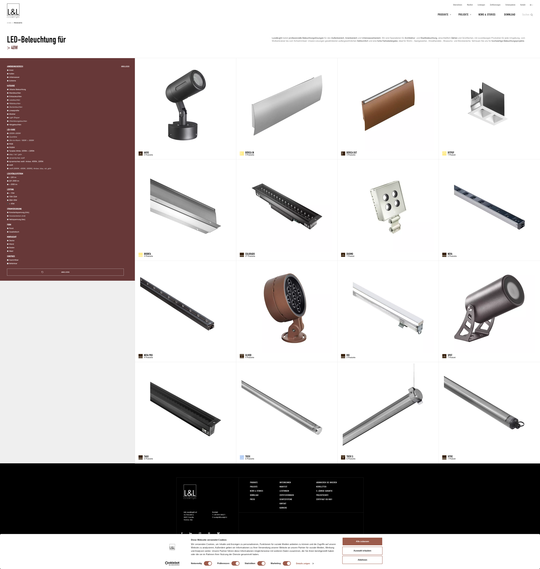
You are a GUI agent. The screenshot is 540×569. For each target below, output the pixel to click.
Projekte (463, 14)
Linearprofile (14, 111)
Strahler (12, 114)
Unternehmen (457, 5)
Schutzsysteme (510, 5)
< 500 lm (12, 177)
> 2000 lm (13, 184)
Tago (146, 456)
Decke (11, 241)
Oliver (248, 355)
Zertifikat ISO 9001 (324, 499)
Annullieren (125, 66)
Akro (146, 152)
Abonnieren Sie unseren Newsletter (326, 484)
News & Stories (487, 14)
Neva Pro (148, 355)
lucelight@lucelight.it (220, 517)
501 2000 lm (14, 181)
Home (9, 23)
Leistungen (481, 5)
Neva (450, 253)
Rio (348, 355)
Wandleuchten (15, 93)
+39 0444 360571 (219, 515)
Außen (11, 74)
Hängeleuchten (15, 125)
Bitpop (451, 152)
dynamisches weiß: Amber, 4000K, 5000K (26, 162)
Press (252, 499)
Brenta (147, 253)
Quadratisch (14, 232)
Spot (450, 355)
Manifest (470, 5)
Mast (11, 251)
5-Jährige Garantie (324, 491)
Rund (11, 228)
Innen (11, 70)
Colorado (250, 253)
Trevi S (349, 456)
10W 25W (13, 197)
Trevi (247, 456)
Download (509, 14)
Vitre (450, 456)
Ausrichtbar (13, 260)
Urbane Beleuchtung (17, 89)
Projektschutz (322, 495)
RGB (11, 144)
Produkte (443, 14)
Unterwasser (14, 77)
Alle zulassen (362, 541)
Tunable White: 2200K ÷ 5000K (21, 151)
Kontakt (522, 5)
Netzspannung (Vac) (17, 219)
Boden (11, 248)
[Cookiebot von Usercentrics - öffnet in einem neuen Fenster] (172, 563)
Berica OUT (351, 152)
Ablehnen (362, 560)
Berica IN (249, 152)
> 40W (11, 204)
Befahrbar (13, 264)
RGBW (12, 147)
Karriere (283, 508)
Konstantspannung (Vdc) (19, 212)
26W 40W (13, 200)
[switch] (235, 563)
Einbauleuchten (15, 97)
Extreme (12, 81)
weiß (11, 165)
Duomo (349, 253)
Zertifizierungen (495, 5)
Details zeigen (303, 563)
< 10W (11, 193)
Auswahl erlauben (362, 550)
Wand (11, 244)
